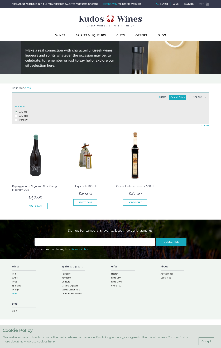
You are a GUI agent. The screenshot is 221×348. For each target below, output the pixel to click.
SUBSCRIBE (171, 241)
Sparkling (16, 285)
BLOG (162, 35)
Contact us (166, 277)
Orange (16, 289)
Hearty (114, 273)
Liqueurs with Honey (71, 293)
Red (14, 273)
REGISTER (189, 3)
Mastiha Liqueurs (70, 285)
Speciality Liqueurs (71, 289)
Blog (14, 310)
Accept (206, 341)
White (15, 277)
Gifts (120, 35)
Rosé (14, 281)
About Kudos (167, 273)
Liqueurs (66, 281)
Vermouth (66, 277)
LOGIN (176, 3)
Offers (141, 35)
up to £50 (22, 112)
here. (51, 341)
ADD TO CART (35, 206)
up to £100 (23, 116)
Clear (205, 125)
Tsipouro (66, 273)
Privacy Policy (79, 249)
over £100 (22, 120)
